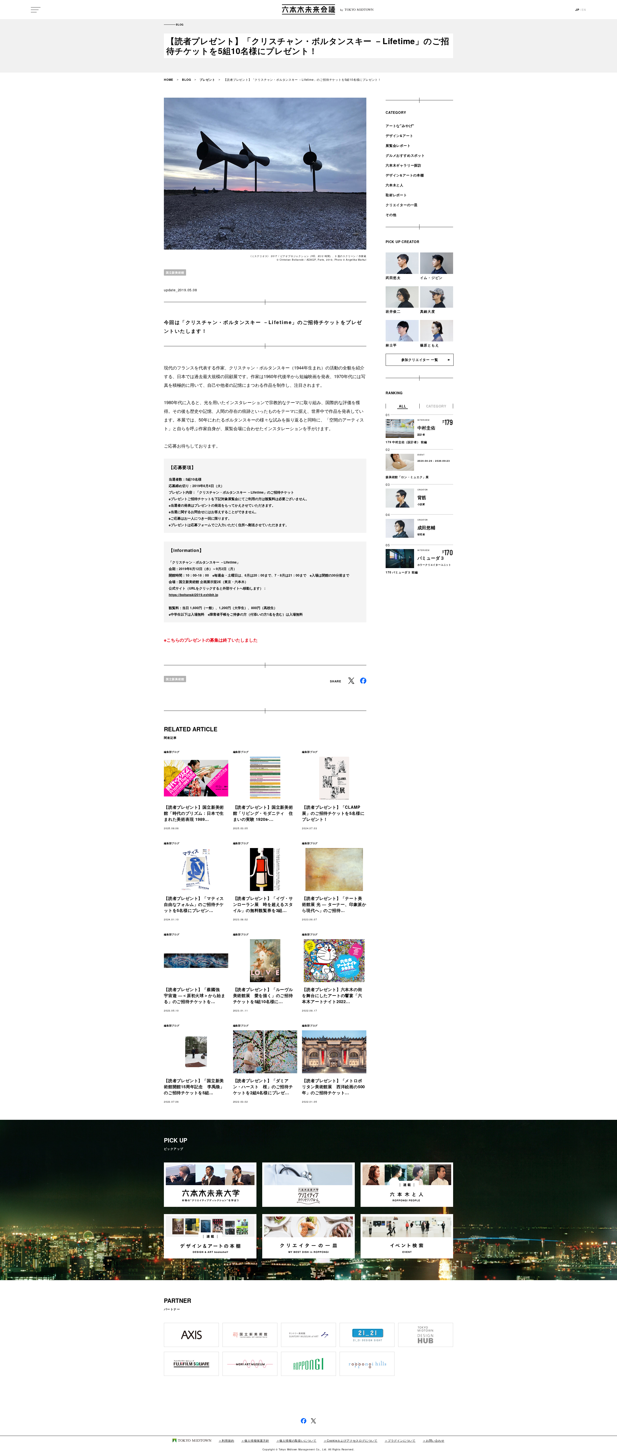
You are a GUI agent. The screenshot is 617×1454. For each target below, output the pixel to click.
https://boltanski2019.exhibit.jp (193, 594)
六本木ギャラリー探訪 (403, 165)
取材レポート (396, 194)
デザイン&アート (399, 135)
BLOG (186, 79)
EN (584, 9)
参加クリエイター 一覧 (419, 359)
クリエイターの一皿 (402, 204)
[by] (308, 9)
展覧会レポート (398, 145)
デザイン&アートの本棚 (405, 175)
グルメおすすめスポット (405, 155)
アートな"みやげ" (400, 125)
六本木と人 (394, 185)
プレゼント (207, 79)
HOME (168, 79)
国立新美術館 (175, 272)
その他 (391, 214)
